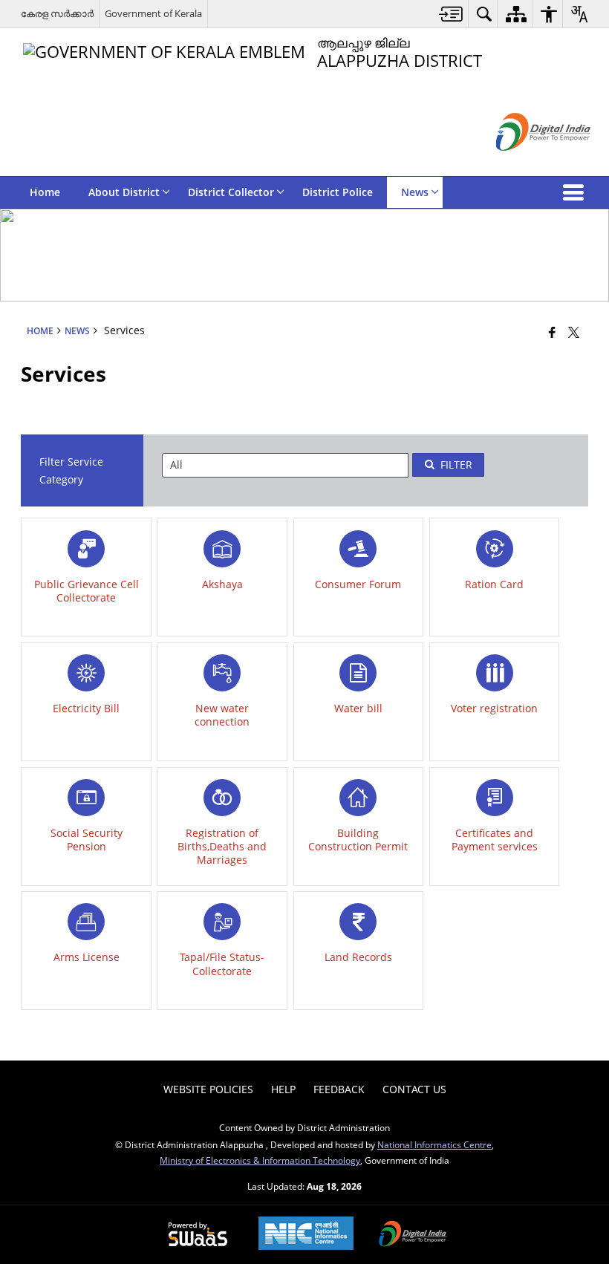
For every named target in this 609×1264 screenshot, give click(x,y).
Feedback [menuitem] (339, 1089)
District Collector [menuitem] (231, 192)
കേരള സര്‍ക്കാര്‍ (57, 13)
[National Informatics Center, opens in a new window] (306, 1234)
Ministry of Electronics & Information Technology (260, 1160)
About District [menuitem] (124, 192)
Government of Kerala (153, 13)
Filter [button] (456, 464)
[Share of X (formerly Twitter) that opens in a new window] (573, 331)
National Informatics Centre (434, 1144)
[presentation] (285, 465)
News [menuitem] (415, 192)
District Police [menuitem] (337, 192)
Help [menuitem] (283, 1089)
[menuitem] (451, 13)
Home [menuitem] (45, 192)
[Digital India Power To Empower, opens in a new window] (413, 1235)
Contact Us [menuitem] (414, 1089)
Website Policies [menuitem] (208, 1089)
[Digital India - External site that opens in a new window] (524, 163)
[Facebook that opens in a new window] (552, 331)
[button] (576, 192)
